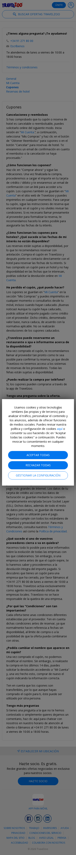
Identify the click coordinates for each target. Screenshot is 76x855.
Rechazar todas (38, 465)
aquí (59, 429)
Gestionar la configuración (38, 475)
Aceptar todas (38, 455)
